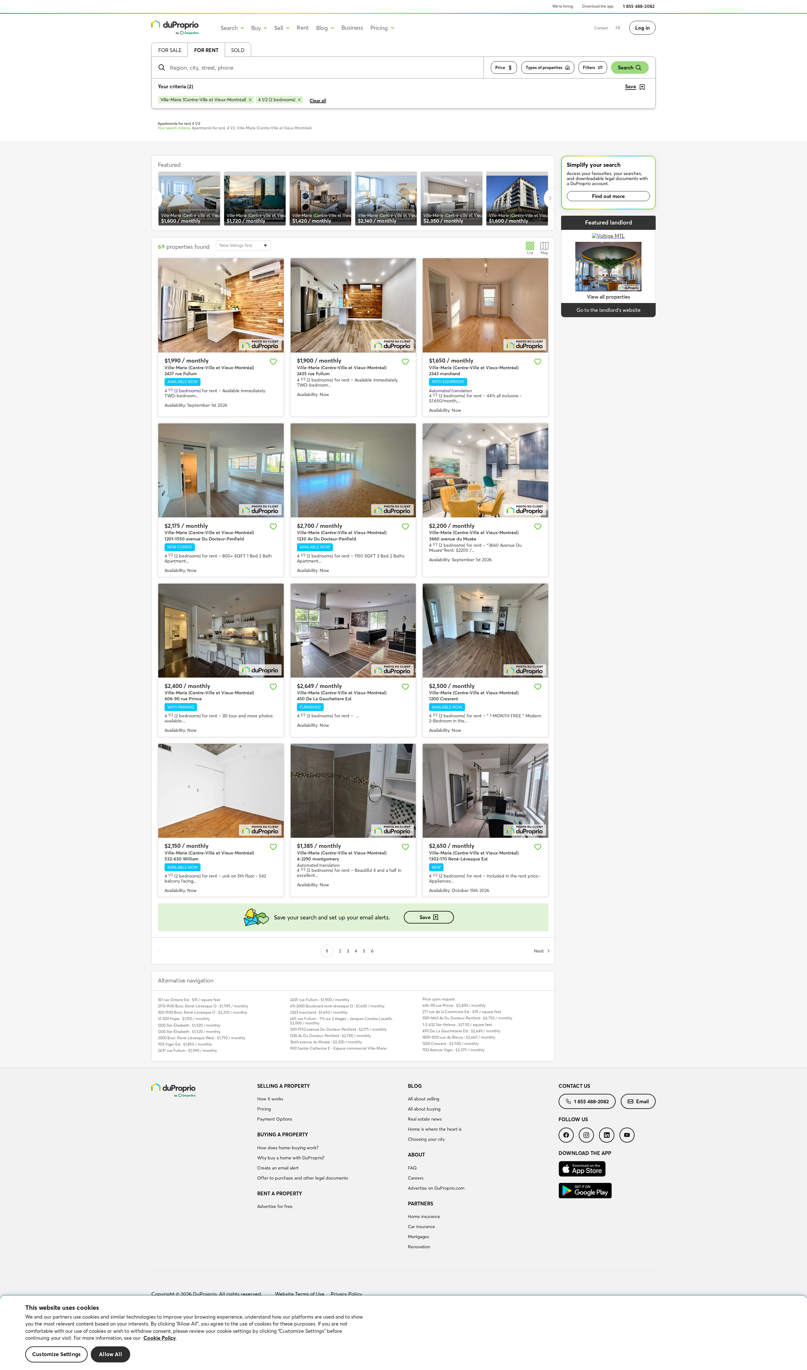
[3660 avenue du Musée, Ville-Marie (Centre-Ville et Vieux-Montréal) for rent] (485, 470)
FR (618, 28)
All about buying (424, 1109)
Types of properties (544, 67)
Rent (303, 27)
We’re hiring (562, 6)
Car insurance (421, 1226)
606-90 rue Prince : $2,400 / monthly (453, 1005)
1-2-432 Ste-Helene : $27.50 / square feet (457, 1024)
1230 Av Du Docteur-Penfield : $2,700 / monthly (330, 1035)
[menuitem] (330, 1103)
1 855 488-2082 (639, 6)
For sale (170, 50)
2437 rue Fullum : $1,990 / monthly (187, 1050)
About (416, 1154)
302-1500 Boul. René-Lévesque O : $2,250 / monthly (202, 1012)
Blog (415, 1086)
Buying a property (282, 1134)
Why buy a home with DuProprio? (290, 1158)
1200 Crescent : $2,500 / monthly (450, 1043)
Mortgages (418, 1236)
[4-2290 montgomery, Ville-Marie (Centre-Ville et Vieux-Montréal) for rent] (353, 791)
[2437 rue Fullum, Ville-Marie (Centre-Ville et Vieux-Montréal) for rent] (221, 305)
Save (425, 917)
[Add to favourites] (273, 361)
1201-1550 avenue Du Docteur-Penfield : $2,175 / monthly (338, 1029)
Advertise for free (275, 1206)
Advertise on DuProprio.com (436, 1188)
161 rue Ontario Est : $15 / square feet (189, 999)
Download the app (597, 6)
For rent (206, 50)
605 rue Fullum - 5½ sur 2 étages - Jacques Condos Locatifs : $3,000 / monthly (342, 1020)
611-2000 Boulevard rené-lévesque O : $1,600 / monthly (337, 1006)
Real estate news (425, 1119)
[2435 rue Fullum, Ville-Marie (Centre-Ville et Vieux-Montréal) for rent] (353, 305)
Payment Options (274, 1119)
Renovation (419, 1247)
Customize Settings (56, 1354)
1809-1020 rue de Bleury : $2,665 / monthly (458, 1037)
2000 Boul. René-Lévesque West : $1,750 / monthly (201, 1037)
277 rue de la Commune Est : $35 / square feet (461, 1011)
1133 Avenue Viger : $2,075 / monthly (453, 1049)
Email (642, 1101)
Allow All (110, 1354)
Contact (601, 28)
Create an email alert (278, 1168)
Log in (642, 28)
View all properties (608, 297)
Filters (589, 67)
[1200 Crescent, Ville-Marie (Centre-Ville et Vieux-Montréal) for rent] (485, 631)
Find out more (608, 196)
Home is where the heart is (435, 1129)
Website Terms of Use (299, 1294)
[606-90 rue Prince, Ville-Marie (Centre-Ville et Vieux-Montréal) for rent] (221, 631)
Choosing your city (426, 1139)
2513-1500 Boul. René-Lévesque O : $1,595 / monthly (203, 1006)
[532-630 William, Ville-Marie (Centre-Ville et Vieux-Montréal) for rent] (221, 791)
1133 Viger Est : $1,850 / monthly (185, 1044)
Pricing (264, 1109)
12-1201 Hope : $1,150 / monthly (184, 1018)
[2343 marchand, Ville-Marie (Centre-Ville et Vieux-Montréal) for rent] (485, 305)
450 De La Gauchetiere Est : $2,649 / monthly (461, 1031)
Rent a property (279, 1193)
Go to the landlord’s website (609, 310)
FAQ (412, 1168)
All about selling (423, 1099)
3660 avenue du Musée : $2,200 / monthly (326, 1042)
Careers (415, 1178)
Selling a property (283, 1086)
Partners (420, 1203)
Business (352, 27)
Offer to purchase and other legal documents (302, 1178)
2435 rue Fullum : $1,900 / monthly (319, 999)
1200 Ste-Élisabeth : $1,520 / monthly (189, 1031)
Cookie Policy (159, 1338)
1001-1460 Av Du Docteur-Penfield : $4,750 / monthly (467, 1018)
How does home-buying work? (287, 1148)
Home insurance (424, 1216)
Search (625, 67)
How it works (270, 1099)
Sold (238, 50)
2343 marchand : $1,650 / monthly (318, 1012)
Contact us (574, 1086)
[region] (403, 1333)
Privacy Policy (346, 1294)
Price (500, 67)
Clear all (318, 100)
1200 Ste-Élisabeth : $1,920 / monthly (189, 1025)
